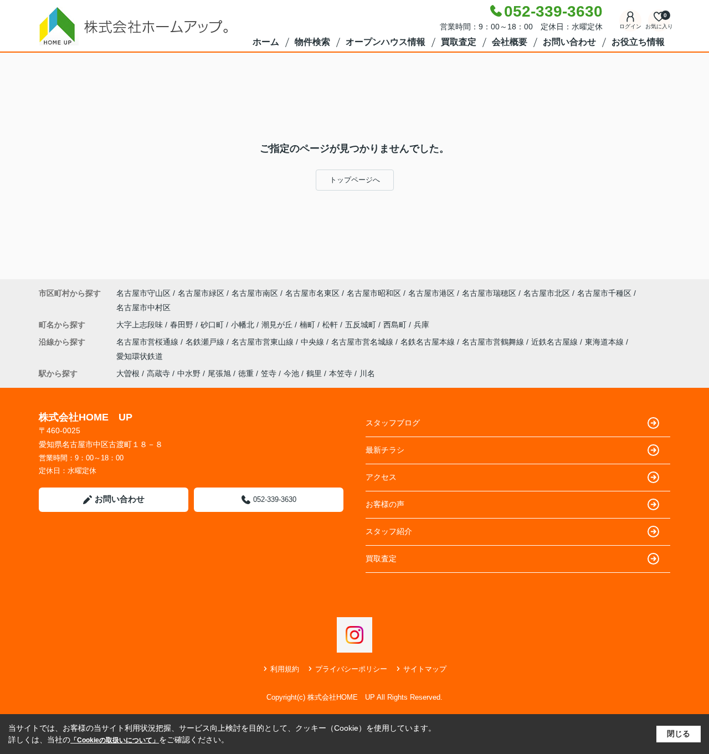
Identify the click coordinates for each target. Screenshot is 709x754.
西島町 (396, 324)
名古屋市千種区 (604, 293)
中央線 (313, 341)
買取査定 (458, 42)
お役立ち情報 (638, 42)
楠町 (308, 324)
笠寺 (268, 373)
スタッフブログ (393, 422)
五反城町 (361, 324)
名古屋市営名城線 (363, 341)
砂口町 (213, 324)
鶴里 (314, 373)
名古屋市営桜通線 (148, 341)
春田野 (183, 324)
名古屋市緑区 (201, 293)
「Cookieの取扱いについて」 (114, 740)
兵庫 (421, 324)
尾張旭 (219, 373)
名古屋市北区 (546, 293)
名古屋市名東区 (312, 293)
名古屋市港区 (431, 293)
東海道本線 (605, 341)
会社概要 (509, 42)
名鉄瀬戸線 (206, 341)
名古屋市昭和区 (374, 293)
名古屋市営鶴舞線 (494, 341)
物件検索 (312, 42)
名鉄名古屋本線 (428, 341)
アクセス (381, 477)
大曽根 (128, 373)
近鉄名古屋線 (555, 341)
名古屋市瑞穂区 (489, 293)
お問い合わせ (569, 42)
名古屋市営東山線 (264, 341)
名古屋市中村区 (143, 307)
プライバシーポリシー (351, 669)
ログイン (630, 26)
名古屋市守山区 (143, 293)
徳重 (246, 373)
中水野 (189, 373)
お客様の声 (385, 504)
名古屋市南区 (255, 293)
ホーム (266, 42)
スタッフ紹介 (389, 531)
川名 (367, 373)
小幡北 (243, 324)
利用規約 (284, 669)
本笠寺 (340, 373)
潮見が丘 (278, 324)
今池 (291, 373)
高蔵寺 (158, 373)
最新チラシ (385, 449)
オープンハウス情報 (385, 42)
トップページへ (355, 180)
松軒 (331, 324)
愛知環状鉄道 (139, 356)
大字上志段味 (140, 324)
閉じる (678, 733)
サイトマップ (424, 669)
